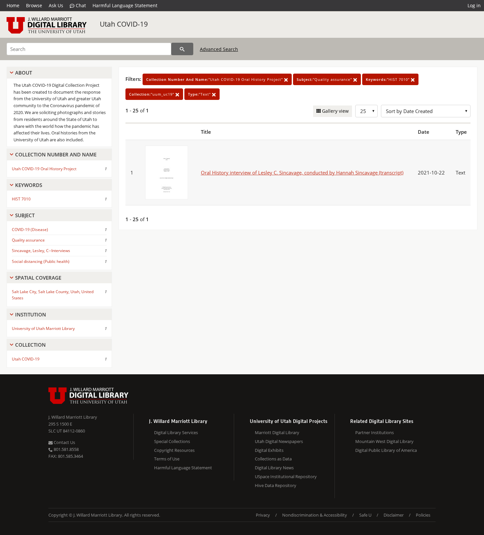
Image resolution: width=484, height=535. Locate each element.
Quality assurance (28, 240)
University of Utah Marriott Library (43, 328)
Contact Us (64, 442)
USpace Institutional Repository (286, 476)
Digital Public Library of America (386, 450)
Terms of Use (166, 459)
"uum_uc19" (152, 94)
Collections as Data (273, 459)
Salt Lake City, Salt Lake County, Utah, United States (53, 295)
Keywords (28, 185)
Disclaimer (394, 515)
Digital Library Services (176, 432)
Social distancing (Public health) (40, 261)
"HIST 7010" (388, 79)
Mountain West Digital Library (384, 441)
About (23, 72)
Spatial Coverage (38, 277)
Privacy (263, 515)
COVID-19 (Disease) (30, 229)
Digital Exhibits (269, 450)
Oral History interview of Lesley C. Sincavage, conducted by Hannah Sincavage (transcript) (302, 172)
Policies (423, 515)
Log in (474, 5)
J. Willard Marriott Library (72, 417)
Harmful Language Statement (125, 5)
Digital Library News (274, 468)
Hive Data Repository (275, 485)
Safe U (365, 515)
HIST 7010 (21, 199)
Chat (80, 5)
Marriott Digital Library (277, 432)
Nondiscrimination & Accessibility (314, 515)
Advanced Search (219, 49)
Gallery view (335, 111)
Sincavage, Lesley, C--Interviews (41, 250)
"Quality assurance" (325, 79)
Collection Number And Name (55, 154)
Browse (34, 5)
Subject (25, 215)
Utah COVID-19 (124, 24)
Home (13, 5)
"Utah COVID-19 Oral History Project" (215, 79)
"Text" (200, 94)
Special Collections (172, 441)
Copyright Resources (174, 450)
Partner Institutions (374, 432)
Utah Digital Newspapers (279, 441)
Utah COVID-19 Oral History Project (44, 169)
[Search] (182, 49)
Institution (30, 314)
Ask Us (56, 5)
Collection (30, 344)
